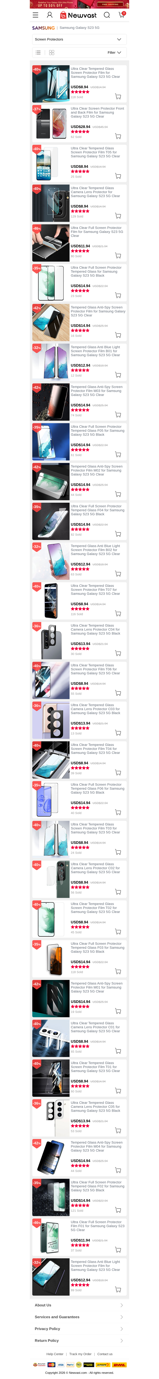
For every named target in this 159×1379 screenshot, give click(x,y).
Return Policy (47, 1340)
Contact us (105, 1354)
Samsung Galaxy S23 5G (79, 28)
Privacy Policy (47, 1329)
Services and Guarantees (57, 1317)
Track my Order (80, 1354)
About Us (43, 1305)
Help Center (54, 1354)
